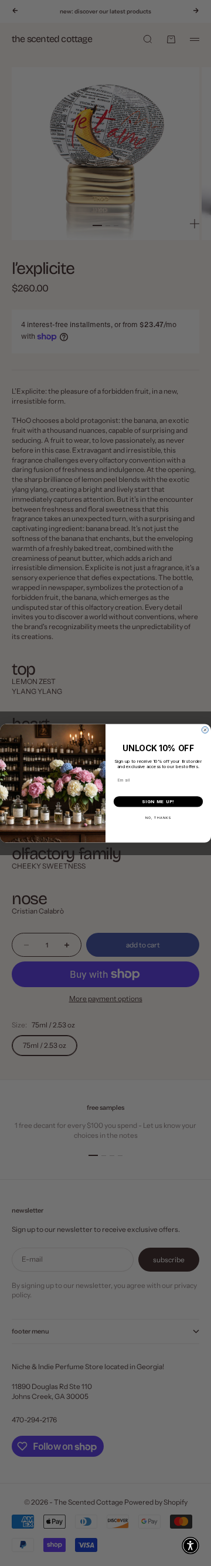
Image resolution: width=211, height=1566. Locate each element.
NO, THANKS (158, 817)
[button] (190, 1545)
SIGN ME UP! (158, 801)
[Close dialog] (205, 730)
